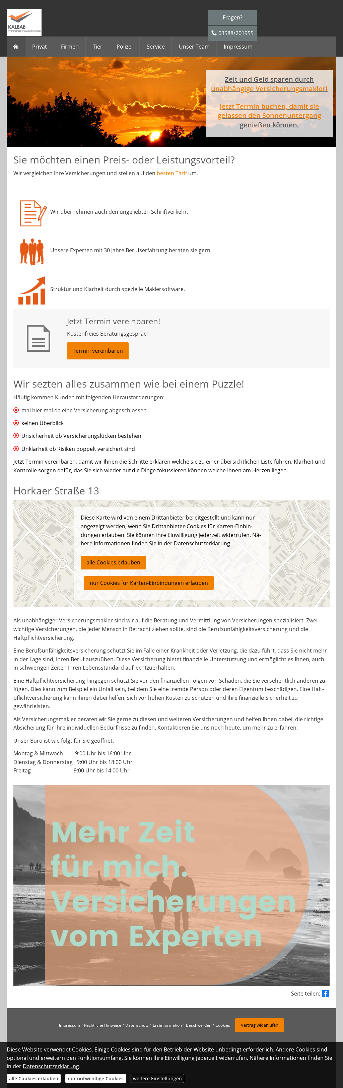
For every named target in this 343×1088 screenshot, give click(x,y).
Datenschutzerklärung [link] (202, 543)
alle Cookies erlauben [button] (113, 562)
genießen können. (269, 124)
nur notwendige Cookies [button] (96, 1078)
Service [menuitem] (156, 46)
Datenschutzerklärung (51, 1066)
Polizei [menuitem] (125, 46)
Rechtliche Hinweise (102, 1025)
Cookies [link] (222, 1025)
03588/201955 (236, 33)
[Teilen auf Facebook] (325, 993)
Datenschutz (137, 1025)
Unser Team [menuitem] (194, 46)
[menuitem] (16, 47)
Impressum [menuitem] (238, 46)
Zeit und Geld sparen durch (269, 79)
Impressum (69, 1025)
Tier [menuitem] (97, 46)
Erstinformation (167, 1025)
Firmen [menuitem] (70, 46)
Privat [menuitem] (39, 46)
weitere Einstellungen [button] (157, 1078)
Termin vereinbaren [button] (98, 350)
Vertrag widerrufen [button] (259, 1025)
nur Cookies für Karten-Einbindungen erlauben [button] (149, 583)
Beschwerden (198, 1025)
